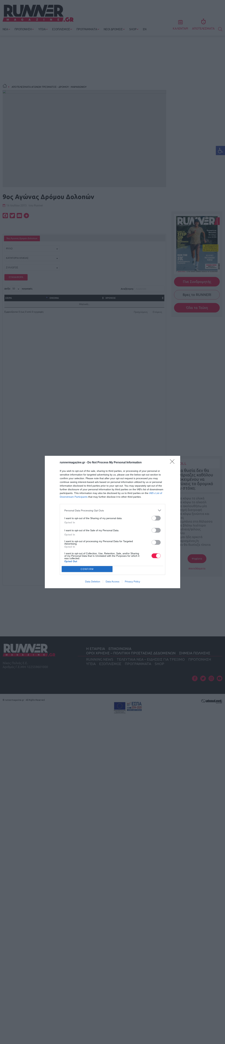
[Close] (173, 462)
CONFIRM (87, 569)
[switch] (156, 518)
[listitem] (112, 510)
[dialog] (112, 522)
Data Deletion (92, 581)
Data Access (112, 581)
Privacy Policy (132, 581)
